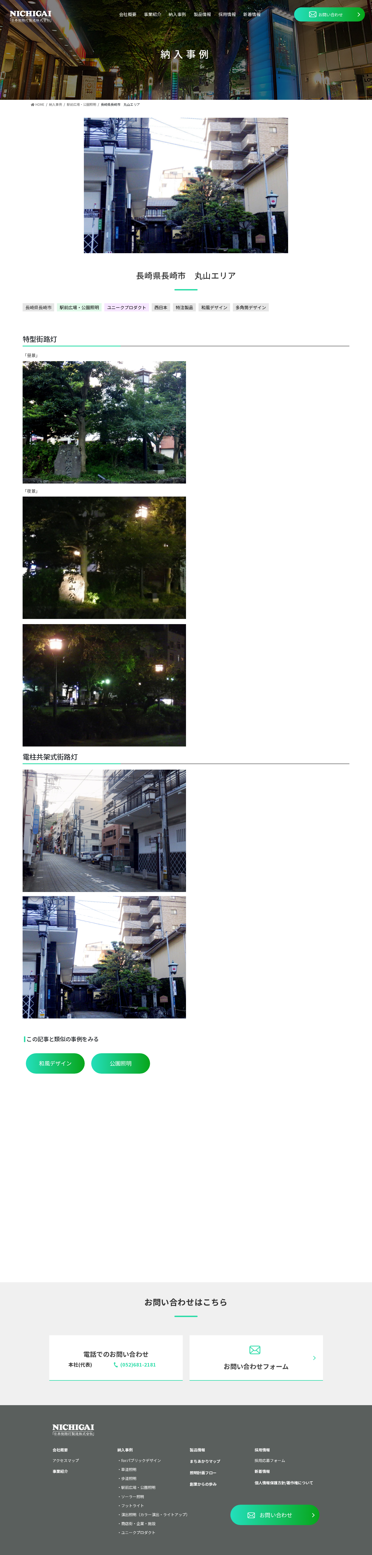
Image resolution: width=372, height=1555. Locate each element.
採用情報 (227, 14)
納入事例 (177, 14)
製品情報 (202, 14)
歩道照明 (128, 1478)
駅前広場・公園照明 (79, 307)
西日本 (160, 307)
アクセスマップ (66, 1460)
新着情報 (252, 14)
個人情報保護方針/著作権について (284, 1482)
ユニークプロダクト (126, 307)
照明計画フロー (203, 1472)
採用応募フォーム (270, 1460)
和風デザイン (214, 307)
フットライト (132, 1505)
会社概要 (127, 14)
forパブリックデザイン (141, 1460)
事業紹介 (152, 14)
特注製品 (184, 307)
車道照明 (128, 1469)
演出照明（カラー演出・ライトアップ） (155, 1514)
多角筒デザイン (251, 307)
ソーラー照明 (132, 1496)
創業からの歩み (203, 1484)
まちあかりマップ (205, 1461)
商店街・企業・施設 (138, 1523)
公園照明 (121, 1063)
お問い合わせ (330, 14)
